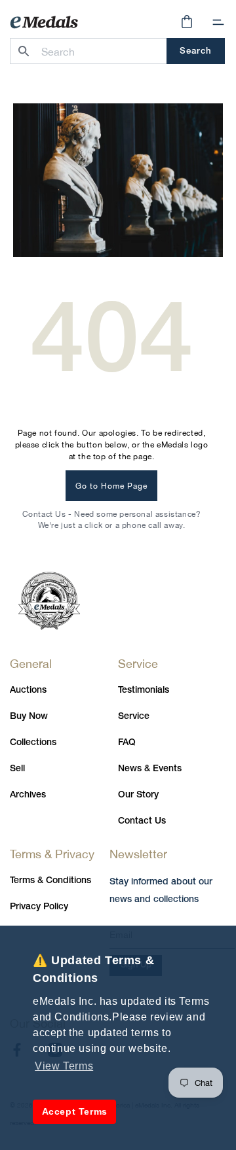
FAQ (127, 743)
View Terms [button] (64, 1066)
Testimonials (143, 690)
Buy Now (29, 716)
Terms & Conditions (50, 881)
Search (196, 51)
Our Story (138, 795)
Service (133, 716)
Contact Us (142, 821)
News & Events (150, 769)
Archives (28, 795)
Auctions (28, 690)
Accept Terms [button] (75, 1111)
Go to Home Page (111, 486)
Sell (17, 769)
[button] (218, 22)
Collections (33, 743)
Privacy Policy (39, 907)
